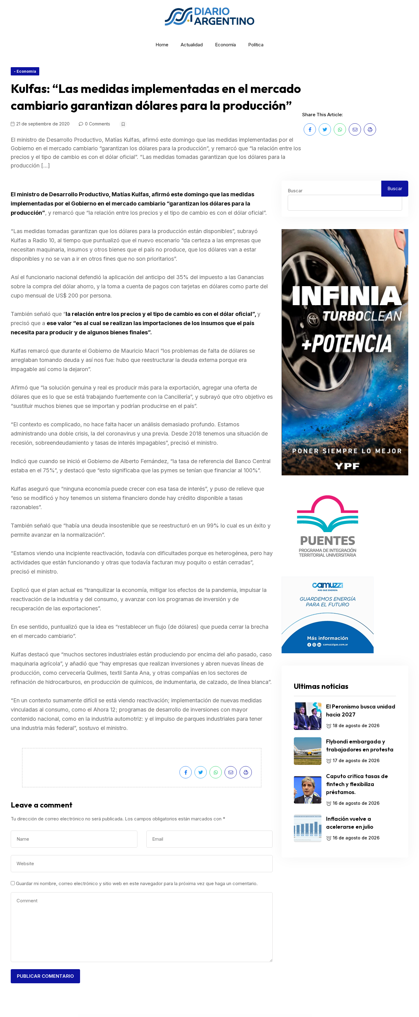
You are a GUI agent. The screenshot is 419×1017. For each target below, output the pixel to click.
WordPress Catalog (137, 1015)
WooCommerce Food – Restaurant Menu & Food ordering (249, 1015)
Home (162, 45)
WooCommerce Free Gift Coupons (280, 1015)
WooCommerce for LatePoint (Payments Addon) (266, 1015)
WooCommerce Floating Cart (214, 1015)
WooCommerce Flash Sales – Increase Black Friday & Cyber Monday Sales (165, 1015)
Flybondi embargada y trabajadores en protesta (360, 745)
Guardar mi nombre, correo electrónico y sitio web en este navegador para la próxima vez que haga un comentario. (137, 883)
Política (255, 45)
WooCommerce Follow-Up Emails (225, 1015)
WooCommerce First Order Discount (147, 1015)
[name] (310, 129)
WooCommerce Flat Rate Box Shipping (202, 1015)
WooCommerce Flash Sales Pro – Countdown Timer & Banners (186, 1015)
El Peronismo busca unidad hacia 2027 (360, 710)
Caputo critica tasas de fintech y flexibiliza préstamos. (357, 784)
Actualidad (192, 45)
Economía (225, 45)
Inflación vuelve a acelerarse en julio (349, 822)
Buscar (295, 191)
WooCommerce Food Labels (235, 1015)
